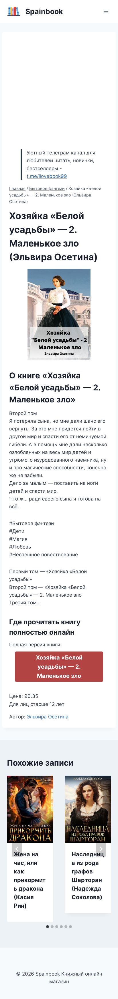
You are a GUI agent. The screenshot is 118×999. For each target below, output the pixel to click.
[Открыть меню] (106, 11)
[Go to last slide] (17, 849)
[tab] (47, 926)
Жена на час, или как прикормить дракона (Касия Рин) (30, 880)
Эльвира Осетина (47, 717)
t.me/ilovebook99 (47, 176)
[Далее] (101, 849)
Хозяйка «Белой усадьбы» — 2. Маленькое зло (59, 666)
